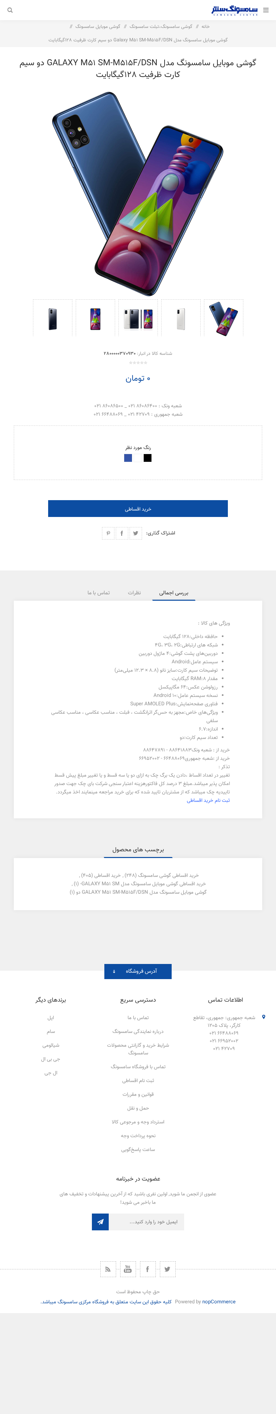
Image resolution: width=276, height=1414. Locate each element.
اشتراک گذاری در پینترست (108, 533)
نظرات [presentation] (134, 593)
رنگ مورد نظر (138, 448)
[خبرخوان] (108, 1269)
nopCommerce (219, 1302)
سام (51, 1032)
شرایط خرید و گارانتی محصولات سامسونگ (138, 1049)
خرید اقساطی (138, 509)
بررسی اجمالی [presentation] (173, 593)
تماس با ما (138, 1018)
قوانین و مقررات (138, 1095)
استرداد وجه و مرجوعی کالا (138, 1122)
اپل (50, 1018)
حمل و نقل (138, 1108)
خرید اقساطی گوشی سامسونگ (168, 876)
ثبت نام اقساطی (138, 1081)
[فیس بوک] (148, 1269)
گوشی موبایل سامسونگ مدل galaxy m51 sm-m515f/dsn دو (141, 892)
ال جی (50, 1073)
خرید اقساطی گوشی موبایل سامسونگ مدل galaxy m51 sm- (143, 884)
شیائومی (50, 1045)
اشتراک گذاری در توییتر (136, 533)
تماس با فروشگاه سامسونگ (138, 1067)
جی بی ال (50, 1059)
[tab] (173, 593)
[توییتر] (168, 1269)
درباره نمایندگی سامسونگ (138, 1032)
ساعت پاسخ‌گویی (138, 1150)
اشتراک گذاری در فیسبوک (122, 533)
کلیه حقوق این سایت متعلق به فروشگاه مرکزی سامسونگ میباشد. (106, 1302)
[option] (223, 317)
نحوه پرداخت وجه (138, 1136)
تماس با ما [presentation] (99, 593)
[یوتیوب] (128, 1269)
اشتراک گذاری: (160, 533)
